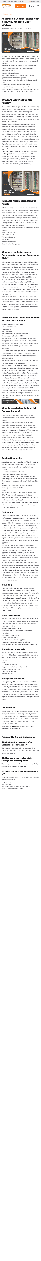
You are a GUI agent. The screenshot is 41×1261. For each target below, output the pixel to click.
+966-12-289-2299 (19, 1)
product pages (17, 726)
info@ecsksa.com (35, 1)
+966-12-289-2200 (8, 1)
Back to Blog (7, 14)
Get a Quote (20, 6)
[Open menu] (38, 6)
